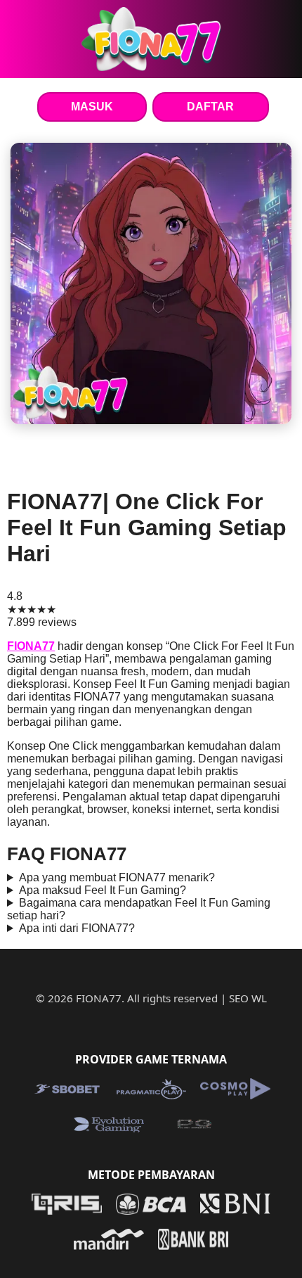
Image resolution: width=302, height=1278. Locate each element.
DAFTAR (210, 107)
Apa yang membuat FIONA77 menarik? (117, 877)
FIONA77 (31, 646)
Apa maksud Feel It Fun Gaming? (102, 890)
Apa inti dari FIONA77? (77, 928)
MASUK (92, 107)
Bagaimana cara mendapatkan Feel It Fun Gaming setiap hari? (138, 909)
